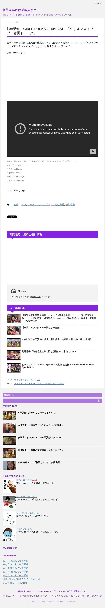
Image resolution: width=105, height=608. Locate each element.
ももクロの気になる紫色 (15, 575)
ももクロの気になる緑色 (15, 571)
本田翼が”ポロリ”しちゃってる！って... (37, 412)
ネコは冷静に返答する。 (28, 513)
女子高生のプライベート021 (27, 380)
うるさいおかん (24, 529)
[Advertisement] (52, 76)
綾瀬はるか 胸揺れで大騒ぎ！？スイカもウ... (40, 450)
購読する (10, 395)
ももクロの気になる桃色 (15, 568)
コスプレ (45, 204)
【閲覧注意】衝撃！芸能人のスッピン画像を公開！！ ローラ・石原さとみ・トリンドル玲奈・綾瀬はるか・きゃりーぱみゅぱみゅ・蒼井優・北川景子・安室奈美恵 (59, 318)
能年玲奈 (70, 204)
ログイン (36, 297)
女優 (16, 204)
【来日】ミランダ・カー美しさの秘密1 (41, 327)
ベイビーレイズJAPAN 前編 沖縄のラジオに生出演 (39, 383)
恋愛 (61, 204)
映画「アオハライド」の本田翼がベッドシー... (40, 437)
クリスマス (33, 204)
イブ (23, 204)
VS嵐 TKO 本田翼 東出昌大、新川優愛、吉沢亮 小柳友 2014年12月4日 (56, 339)
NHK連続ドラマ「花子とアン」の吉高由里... (40, 462)
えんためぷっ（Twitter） (15, 583)
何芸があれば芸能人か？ (20, 10)
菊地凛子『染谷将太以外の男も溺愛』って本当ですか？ (49, 351)
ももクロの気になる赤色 (15, 560)
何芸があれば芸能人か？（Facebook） (23, 579)
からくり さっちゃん (26, 496)
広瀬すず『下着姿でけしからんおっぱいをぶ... (40, 425)
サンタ (54, 204)
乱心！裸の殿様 (24, 480)
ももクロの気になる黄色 (15, 564)
